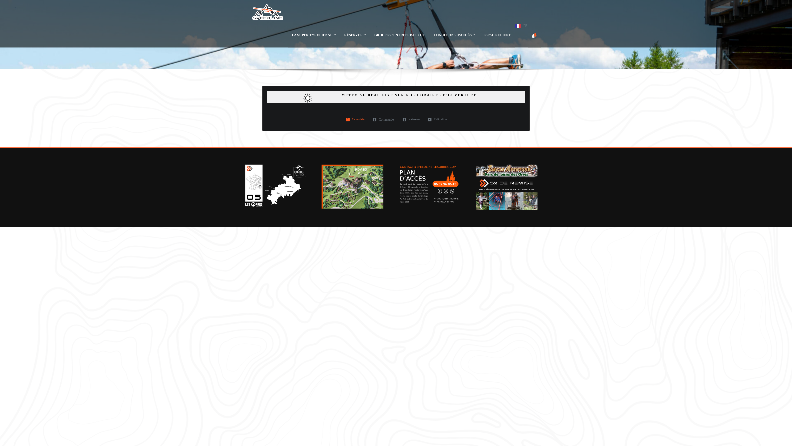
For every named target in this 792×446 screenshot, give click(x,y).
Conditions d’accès (453, 35)
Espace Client (497, 35)
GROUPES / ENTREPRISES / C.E (399, 35)
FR (525, 25)
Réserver (354, 35)
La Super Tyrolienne (313, 35)
